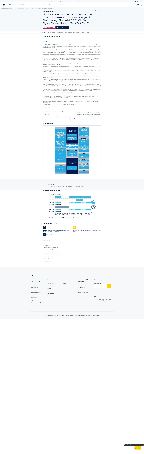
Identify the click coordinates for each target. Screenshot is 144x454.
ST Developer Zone (53, 4)
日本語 (134, 1)
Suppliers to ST (34, 297)
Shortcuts (64, 283)
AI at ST (48, 296)
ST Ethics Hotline (81, 287)
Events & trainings (50, 293)
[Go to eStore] (138, 5)
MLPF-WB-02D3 (51, 184)
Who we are (33, 284)
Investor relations (34, 287)
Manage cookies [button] (96, 315)
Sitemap (64, 285)
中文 (137, 1)
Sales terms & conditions (72, 315)
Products (12, 4)
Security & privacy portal (83, 292)
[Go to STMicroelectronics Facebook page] (106, 300)
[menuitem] (57, 240)
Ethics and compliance (82, 284)
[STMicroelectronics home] (3, 5)
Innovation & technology (35, 292)
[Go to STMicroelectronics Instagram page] (103, 300)
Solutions (43, 4)
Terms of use (64, 315)
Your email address (97, 283)
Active (55, 11)
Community (49, 288)
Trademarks (79, 315)
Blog (32, 300)
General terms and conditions (36, 302)
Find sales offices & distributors (53, 285)
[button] (98, 10)
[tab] (44, 32)
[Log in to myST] (142, 5)
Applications (33, 4)
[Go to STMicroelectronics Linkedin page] (99, 300)
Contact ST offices (50, 283)
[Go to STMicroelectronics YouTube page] (110, 300)
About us (64, 4)
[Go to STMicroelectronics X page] (97, 300)
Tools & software (22, 4)
